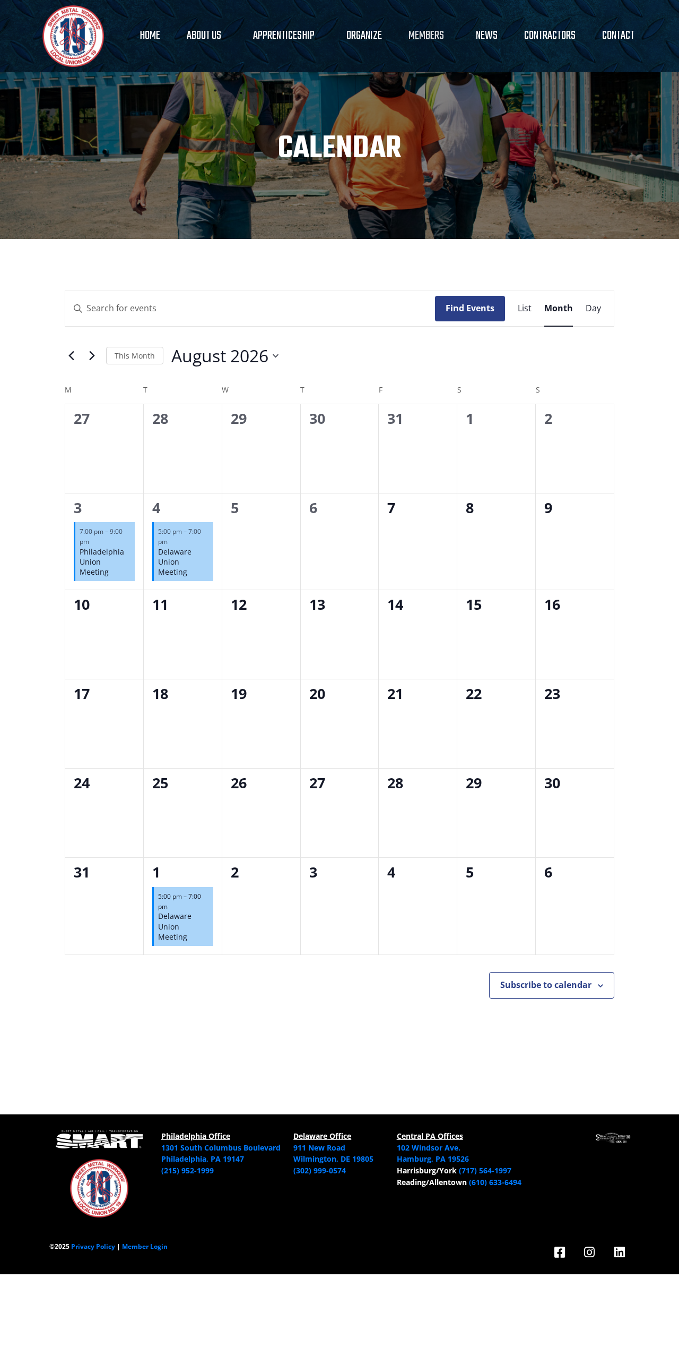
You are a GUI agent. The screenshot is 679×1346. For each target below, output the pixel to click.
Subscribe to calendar (545, 985)
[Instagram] (589, 1252)
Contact (618, 35)
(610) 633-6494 (495, 1182)
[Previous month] (71, 356)
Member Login (145, 1246)
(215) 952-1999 (187, 1170)
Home (150, 35)
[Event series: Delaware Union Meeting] (173, 541)
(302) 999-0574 (319, 1170)
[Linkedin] (619, 1252)
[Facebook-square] (559, 1252)
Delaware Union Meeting (174, 562)
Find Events (470, 308)
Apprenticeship (284, 35)
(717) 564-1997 (485, 1170)
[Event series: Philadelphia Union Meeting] (94, 541)
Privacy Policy (93, 1246)
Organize (364, 35)
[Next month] (91, 356)
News (487, 35)
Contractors (550, 35)
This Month (135, 356)
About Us (204, 35)
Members (426, 35)
